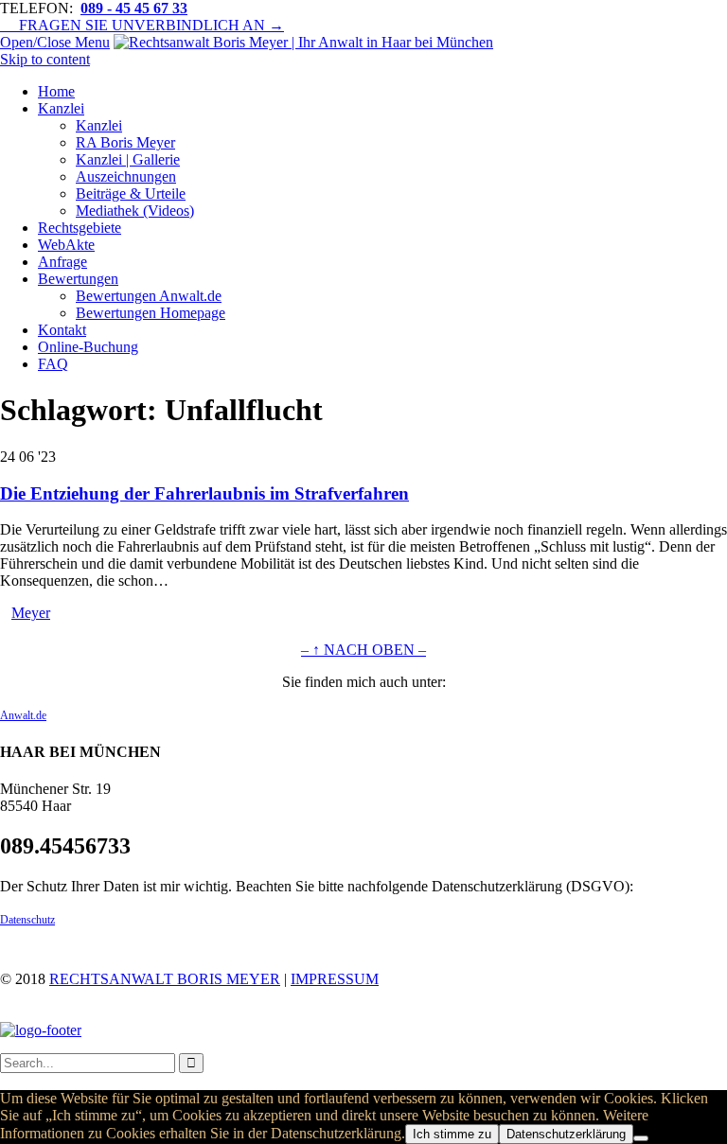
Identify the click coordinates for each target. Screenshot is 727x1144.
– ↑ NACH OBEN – (363, 650)
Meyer (30, 613)
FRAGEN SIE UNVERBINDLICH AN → (142, 25)
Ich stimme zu (452, 1134)
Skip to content (45, 59)
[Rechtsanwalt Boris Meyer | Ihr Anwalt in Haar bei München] (303, 42)
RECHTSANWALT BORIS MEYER (164, 979)
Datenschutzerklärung (566, 1134)
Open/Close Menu (55, 42)
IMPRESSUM (335, 979)
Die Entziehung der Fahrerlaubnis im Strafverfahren (204, 493)
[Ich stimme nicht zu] (640, 1138)
